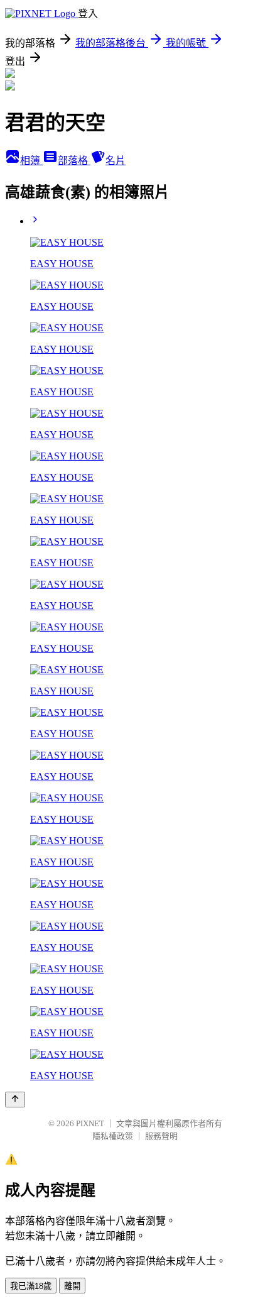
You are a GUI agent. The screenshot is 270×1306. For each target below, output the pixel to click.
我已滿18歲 (30, 1286)
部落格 (74, 160)
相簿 (31, 160)
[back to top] (15, 1099)
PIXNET (90, 1123)
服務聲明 (161, 1136)
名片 (115, 160)
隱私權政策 (112, 1136)
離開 (72, 1286)
